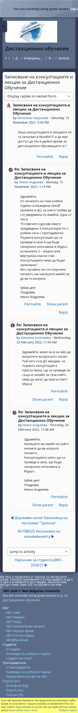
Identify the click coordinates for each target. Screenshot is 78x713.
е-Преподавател (18, 667)
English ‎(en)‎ (11, 681)
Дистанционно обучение (17, 58)
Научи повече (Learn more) (22, 710)
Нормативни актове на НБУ (26, 676)
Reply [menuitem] (63, 156)
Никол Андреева (31, 182)
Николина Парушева (32, 118)
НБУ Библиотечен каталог (25, 626)
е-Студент (13, 649)
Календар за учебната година (28, 654)
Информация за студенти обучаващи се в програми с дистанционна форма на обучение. (34, 58)
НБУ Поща (13, 622)
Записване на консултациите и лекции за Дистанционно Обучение (65, 58)
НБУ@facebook (17, 640)
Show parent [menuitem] (57, 304)
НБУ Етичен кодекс (20, 635)
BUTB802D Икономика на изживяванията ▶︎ (39, 534)
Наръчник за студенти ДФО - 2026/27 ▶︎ (39, 562)
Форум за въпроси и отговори (51, 58)
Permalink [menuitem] (45, 156)
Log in (62, 595)
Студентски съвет (19, 658)
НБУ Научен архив (20, 631)
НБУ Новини (15, 617)
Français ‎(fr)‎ (14, 695)
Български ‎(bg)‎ (17, 685)
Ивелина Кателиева (36, 338)
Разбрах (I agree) (68, 710)
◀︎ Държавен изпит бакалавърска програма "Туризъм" (39, 520)
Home (6, 58)
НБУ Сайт (13, 612)
